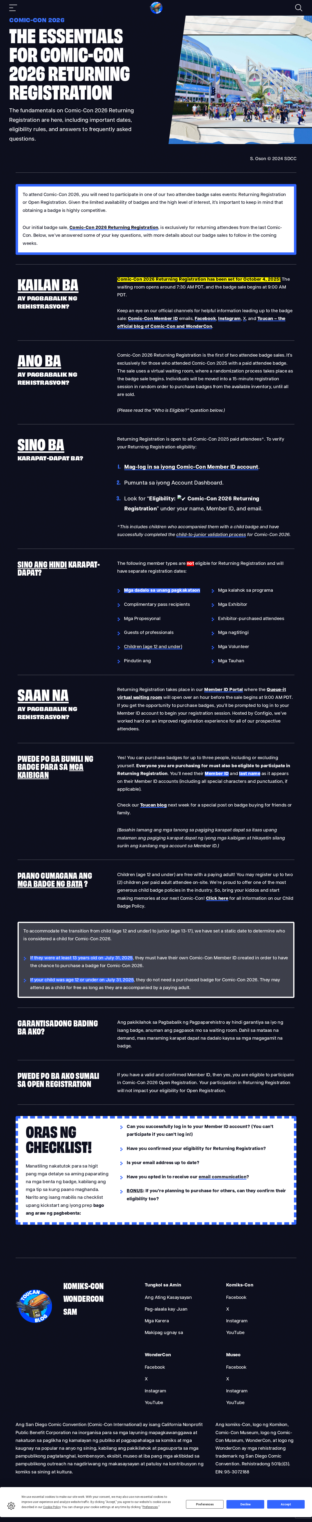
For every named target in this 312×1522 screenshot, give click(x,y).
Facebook (236, 1297)
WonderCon (83, 1298)
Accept (286, 1504)
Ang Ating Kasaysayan (168, 1297)
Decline (245, 1504)
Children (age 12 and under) (153, 647)
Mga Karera (157, 1321)
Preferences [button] (150, 1507)
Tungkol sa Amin (163, 1285)
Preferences (205, 1504)
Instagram (237, 1321)
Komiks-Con (83, 1285)
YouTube (235, 1333)
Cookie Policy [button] (51, 1507)
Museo (233, 1355)
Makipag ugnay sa (164, 1333)
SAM (70, 1311)
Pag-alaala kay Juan (166, 1309)
